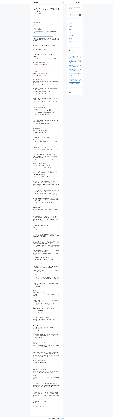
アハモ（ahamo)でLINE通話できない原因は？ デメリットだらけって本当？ (75, 57)
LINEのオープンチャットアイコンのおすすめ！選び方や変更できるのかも (75, 54)
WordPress (71, 23)
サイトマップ (57, 2)
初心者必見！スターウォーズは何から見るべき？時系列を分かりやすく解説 (75, 76)
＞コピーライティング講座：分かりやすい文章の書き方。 (43, 36)
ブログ (70, 32)
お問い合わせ (78, 2)
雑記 (69, 44)
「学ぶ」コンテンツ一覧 (69, 2)
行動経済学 (71, 43)
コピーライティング (72, 26)
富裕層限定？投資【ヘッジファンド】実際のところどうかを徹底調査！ (74, 83)
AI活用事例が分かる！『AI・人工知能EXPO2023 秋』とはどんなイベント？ (75, 73)
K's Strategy (35, 2)
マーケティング (71, 34)
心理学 (70, 40)
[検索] (80, 15)
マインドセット (71, 35)
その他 (70, 29)
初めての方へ (62, 2)
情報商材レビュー (72, 41)
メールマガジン (71, 37)
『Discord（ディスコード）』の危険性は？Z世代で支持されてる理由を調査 (75, 61)
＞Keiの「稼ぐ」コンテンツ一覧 (38, 404)
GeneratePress (61, 418)
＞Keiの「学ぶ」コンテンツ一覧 (38, 406)
